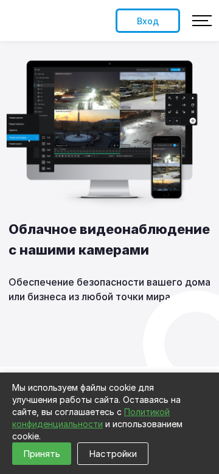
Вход (148, 21)
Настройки (113, 453)
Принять (41, 453)
